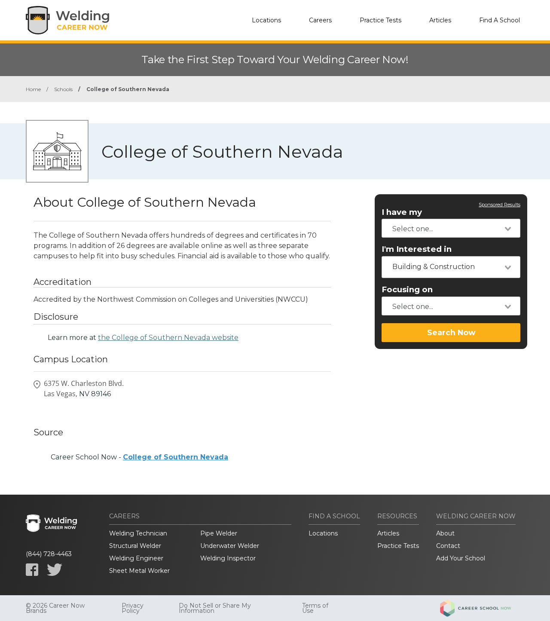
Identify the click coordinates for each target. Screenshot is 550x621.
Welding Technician (138, 533)
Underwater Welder (229, 546)
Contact (448, 546)
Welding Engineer (136, 558)
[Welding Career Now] (69, 20)
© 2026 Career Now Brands (55, 608)
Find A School (499, 20)
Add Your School (460, 558)
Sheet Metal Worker (139, 571)
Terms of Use (315, 608)
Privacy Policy (133, 608)
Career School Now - (139, 457)
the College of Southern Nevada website (168, 337)
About (445, 533)
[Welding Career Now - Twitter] (54, 569)
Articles (440, 20)
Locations (266, 20)
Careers (320, 20)
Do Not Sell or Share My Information (215, 608)
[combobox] (451, 228)
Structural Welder (135, 546)
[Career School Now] (482, 608)
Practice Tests (380, 20)
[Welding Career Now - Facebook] (32, 569)
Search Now (451, 332)
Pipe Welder (218, 533)
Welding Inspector (228, 558)
